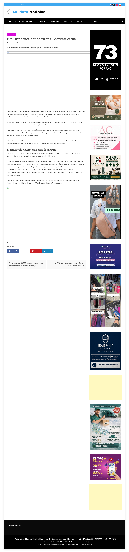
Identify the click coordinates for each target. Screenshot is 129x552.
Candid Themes (86, 545)
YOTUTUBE (120, 5)
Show (26, 243)
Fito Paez (12, 243)
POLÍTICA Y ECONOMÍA (24, 21)
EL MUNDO (93, 21)
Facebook (13, 251)
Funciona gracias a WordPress (48, 545)
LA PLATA (42, 21)
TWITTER (113, 5)
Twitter (25, 251)
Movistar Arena (20, 243)
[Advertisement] (105, 387)
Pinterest (36, 251)
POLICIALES (54, 21)
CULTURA (80, 21)
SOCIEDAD (68, 21)
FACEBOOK (111, 5)
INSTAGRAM (117, 5)
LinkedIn (48, 251)
